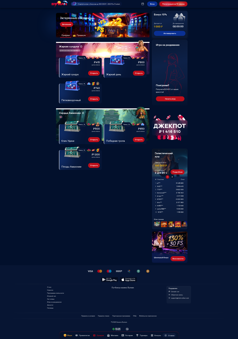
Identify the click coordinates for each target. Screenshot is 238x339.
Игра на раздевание (54, 302)
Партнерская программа (121, 316)
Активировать (170, 33)
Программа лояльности (55, 293)
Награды (50, 308)
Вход (152, 4)
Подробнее (177, 172)
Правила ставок (103, 316)
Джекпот (50, 305)
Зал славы (50, 299)
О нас (49, 287)
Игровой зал (51, 296)
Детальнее (66, 24)
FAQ (134, 316)
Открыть (94, 73)
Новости (50, 290)
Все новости (178, 258)
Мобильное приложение (148, 316)
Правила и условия (88, 316)
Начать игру (170, 99)
